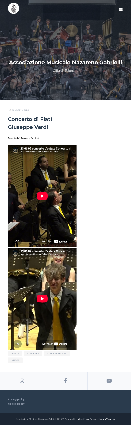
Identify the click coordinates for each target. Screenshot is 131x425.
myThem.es (109, 419)
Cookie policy (16, 403)
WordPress (83, 419)
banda (15, 353)
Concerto (33, 353)
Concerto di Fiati (56, 353)
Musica (15, 360)
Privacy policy (16, 399)
